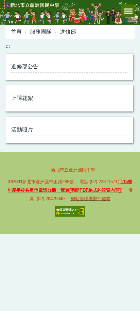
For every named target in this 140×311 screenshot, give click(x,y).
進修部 (68, 32)
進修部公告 (24, 66)
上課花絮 (22, 98)
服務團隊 (41, 32)
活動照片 (22, 130)
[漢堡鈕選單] (128, 10)
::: (2, 4)
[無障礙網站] (70, 211)
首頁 (16, 32)
